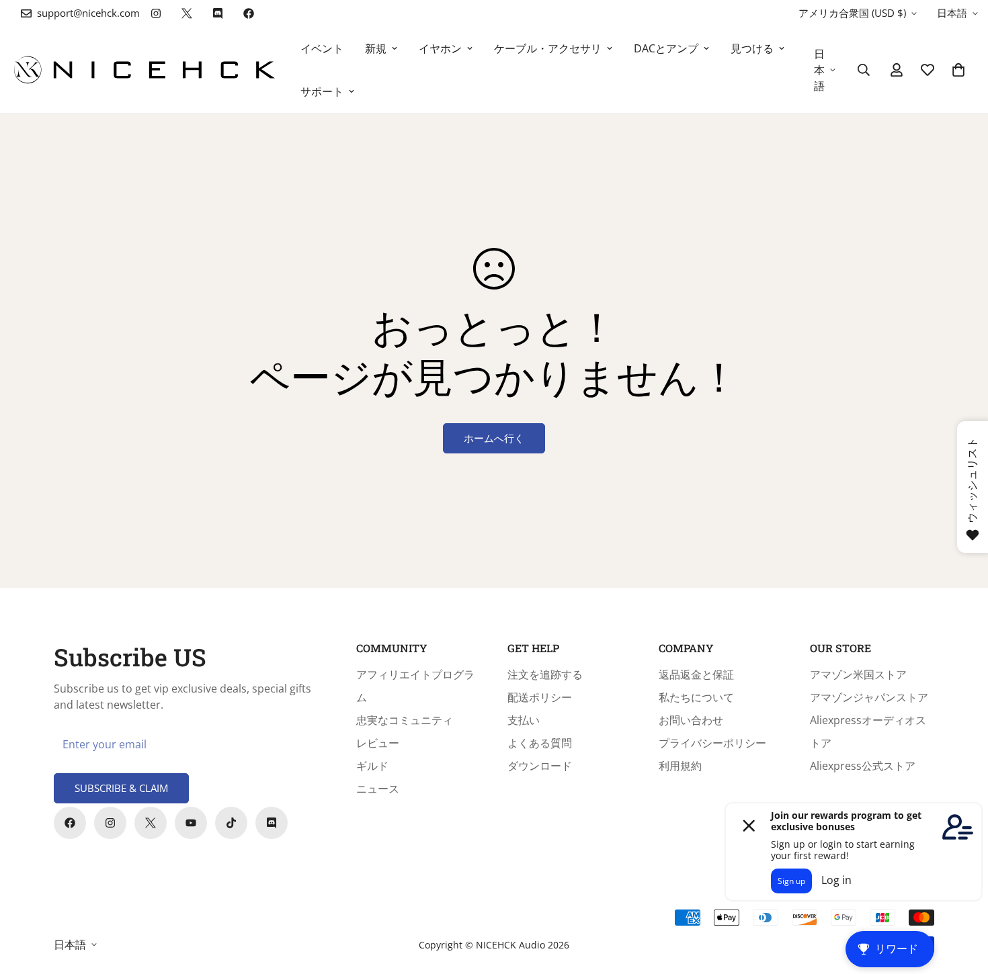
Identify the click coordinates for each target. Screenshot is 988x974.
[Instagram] (156, 13)
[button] (958, 69)
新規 (375, 48)
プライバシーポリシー (712, 743)
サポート (321, 91)
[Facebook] (248, 13)
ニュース (377, 788)
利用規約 (680, 765)
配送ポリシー (539, 697)
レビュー (377, 743)
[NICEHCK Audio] (144, 69)
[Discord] (217, 13)
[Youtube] (191, 823)
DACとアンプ (666, 48)
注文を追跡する (545, 674)
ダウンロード (539, 765)
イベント (321, 48)
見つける (752, 48)
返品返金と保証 (696, 674)
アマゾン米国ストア (858, 674)
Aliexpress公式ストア (862, 765)
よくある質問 (539, 743)
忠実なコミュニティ (404, 720)
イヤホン (440, 48)
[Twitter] (186, 13)
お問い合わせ (691, 720)
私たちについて (696, 697)
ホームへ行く (494, 438)
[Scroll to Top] (961, 900)
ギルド (372, 765)
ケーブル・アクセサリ (548, 48)
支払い (523, 720)
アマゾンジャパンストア (869, 697)
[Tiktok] (231, 823)
